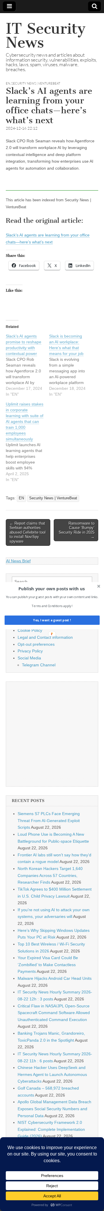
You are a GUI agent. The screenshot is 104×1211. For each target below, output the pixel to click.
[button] (51, 588)
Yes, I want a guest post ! (52, 620)
